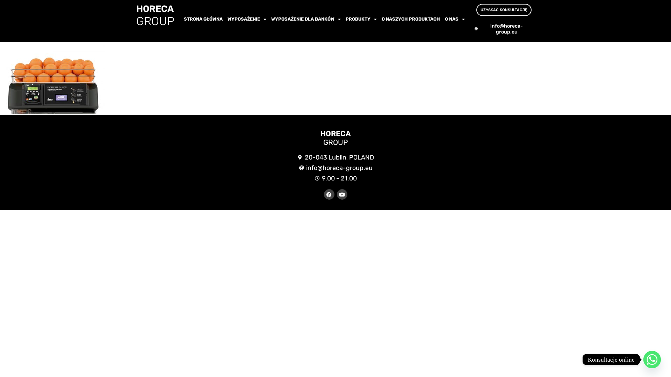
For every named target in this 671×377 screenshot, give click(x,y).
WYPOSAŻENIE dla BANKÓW (302, 19)
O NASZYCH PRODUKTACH (411, 19)
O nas (452, 19)
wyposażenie (244, 19)
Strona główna (203, 19)
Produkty (358, 19)
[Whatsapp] (652, 359)
